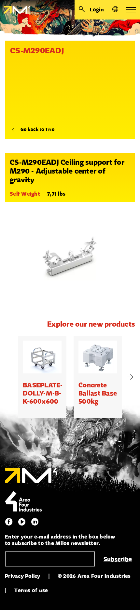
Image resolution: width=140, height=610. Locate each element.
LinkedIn (35, 522)
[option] (42, 377)
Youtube (22, 522)
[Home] (15, 9)
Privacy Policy (22, 576)
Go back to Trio (37, 129)
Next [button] (130, 376)
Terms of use (31, 590)
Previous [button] (10, 376)
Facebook (9, 522)
